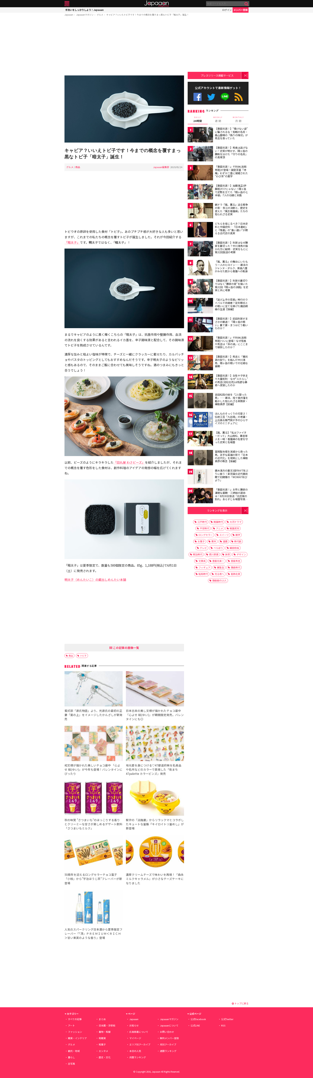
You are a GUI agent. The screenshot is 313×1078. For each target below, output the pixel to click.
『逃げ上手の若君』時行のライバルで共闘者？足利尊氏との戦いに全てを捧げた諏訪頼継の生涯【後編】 (231, 304)
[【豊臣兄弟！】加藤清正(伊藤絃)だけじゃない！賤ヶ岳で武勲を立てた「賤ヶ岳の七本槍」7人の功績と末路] (200, 192)
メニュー (66, 3)
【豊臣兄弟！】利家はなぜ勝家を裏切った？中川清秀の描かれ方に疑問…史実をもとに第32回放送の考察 (231, 247)
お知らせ (134, 1025)
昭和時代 (203, 574)
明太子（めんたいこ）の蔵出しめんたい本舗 (95, 579)
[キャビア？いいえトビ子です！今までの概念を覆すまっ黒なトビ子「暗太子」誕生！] (124, 109)
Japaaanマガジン (85, 14)
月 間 (238, 119)
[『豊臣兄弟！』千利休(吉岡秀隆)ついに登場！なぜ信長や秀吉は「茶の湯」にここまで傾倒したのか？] (200, 344)
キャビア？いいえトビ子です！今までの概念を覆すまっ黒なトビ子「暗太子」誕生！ (147, 14)
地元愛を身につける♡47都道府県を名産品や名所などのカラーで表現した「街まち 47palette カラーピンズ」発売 (153, 769)
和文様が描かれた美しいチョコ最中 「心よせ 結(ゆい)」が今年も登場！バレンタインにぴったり (93, 769)
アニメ (219, 528)
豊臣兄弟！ (218, 561)
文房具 (202, 561)
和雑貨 (102, 1038)
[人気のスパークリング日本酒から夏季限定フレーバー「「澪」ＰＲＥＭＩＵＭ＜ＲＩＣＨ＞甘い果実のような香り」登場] (93, 908)
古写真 (71, 1063)
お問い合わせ (167, 1031)
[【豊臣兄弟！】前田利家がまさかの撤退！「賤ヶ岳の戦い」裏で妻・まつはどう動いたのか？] (200, 325)
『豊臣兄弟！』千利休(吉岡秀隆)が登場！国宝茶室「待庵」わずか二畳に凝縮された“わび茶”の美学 (231, 171)
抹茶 (227, 554)
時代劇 (237, 541)
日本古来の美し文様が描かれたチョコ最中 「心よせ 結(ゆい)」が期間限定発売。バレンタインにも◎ (155, 715)
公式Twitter (211, 97)
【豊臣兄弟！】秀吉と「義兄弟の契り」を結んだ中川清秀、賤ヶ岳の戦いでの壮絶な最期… (231, 361)
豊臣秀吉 (235, 561)
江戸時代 (202, 522)
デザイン (241, 554)
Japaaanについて (169, 1025)
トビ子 (83, 655)
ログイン (227, 10)
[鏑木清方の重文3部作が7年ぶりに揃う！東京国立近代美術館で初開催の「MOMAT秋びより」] (200, 477)
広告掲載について (138, 1031)
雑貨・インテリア (77, 1038)
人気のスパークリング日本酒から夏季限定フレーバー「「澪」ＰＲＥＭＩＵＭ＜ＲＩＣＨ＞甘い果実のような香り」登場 (93, 933)
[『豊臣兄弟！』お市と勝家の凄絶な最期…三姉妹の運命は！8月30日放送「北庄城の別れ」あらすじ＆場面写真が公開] (200, 496)
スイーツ (224, 535)
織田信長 (234, 548)
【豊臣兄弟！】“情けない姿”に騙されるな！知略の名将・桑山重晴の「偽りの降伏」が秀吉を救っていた (231, 133)
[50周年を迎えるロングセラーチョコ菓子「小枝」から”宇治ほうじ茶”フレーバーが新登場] (93, 853)
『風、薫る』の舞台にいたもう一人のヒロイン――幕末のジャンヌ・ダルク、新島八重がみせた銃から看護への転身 (231, 266)
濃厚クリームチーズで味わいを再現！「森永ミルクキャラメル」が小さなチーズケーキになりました (155, 878)
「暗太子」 (72, 242)
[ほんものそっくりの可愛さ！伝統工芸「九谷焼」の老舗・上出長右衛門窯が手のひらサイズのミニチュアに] (200, 420)
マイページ (135, 1038)
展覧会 (220, 567)
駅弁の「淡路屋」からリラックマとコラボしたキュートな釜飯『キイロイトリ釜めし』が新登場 (155, 824)
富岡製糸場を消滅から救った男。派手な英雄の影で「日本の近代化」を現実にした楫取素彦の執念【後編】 (231, 456)
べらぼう (218, 548)
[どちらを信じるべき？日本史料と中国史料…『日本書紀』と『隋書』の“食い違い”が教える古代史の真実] (200, 230)
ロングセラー (206, 535)
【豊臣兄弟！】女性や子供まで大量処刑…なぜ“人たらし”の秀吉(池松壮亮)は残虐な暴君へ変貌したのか (231, 380)
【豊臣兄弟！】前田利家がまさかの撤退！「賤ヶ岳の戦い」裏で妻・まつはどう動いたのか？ (231, 323)
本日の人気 (135, 1051)
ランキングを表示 (217, 510)
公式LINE (225, 97)
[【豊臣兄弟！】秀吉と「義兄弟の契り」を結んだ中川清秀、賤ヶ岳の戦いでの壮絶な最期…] (200, 363)
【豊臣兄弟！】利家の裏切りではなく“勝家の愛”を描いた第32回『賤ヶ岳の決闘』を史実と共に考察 (231, 285)
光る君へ (219, 574)
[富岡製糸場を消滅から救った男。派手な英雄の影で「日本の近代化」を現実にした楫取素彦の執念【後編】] (200, 458)
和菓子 (102, 1044)
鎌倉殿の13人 (219, 580)
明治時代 (197, 554)
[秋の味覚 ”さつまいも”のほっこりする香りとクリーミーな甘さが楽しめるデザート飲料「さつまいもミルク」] (93, 798)
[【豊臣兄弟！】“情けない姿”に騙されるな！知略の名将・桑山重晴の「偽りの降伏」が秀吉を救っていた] (200, 135)
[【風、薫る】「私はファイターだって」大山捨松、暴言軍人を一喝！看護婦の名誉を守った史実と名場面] (200, 439)
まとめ (102, 1019)
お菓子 (201, 541)
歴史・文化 (104, 1057)
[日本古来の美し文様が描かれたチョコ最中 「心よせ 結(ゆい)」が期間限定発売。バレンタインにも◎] (155, 689)
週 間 (218, 119)
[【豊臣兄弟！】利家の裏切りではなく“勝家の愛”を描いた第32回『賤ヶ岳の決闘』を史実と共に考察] (200, 287)
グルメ (100, 14)
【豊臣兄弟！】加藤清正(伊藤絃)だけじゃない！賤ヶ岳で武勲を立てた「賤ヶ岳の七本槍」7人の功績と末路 (231, 190)
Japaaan (156, 4)
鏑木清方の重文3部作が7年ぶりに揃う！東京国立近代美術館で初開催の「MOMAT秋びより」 (231, 475)
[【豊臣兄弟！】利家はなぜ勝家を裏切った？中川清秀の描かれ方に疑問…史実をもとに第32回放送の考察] (200, 249)
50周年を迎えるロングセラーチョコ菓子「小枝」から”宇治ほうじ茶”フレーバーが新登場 (93, 878)
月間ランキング (137, 1057)
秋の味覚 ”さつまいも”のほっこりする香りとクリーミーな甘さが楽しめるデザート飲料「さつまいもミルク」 (93, 824)
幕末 (213, 541)
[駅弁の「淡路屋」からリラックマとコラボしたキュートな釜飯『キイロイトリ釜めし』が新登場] (155, 798)
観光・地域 (74, 1051)
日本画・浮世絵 (107, 1025)
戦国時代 (218, 522)
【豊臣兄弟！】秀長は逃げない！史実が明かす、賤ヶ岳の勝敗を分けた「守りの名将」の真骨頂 (231, 152)
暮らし (71, 1057)
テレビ (203, 548)
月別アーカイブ (168, 1044)
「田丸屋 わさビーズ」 (129, 462)
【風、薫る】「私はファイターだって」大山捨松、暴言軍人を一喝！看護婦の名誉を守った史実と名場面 (231, 437)
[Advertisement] (124, 46)
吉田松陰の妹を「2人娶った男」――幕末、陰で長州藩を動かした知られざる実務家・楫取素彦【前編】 (231, 399)
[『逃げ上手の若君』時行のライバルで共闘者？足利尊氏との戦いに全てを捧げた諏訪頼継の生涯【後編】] (200, 306)
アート (71, 1025)
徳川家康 (213, 554)
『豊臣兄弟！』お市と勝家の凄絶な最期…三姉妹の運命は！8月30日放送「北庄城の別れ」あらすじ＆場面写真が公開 (231, 496)
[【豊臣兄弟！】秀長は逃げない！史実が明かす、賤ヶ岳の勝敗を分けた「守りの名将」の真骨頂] (200, 154)
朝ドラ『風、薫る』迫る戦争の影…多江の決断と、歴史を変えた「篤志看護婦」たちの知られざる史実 (231, 209)
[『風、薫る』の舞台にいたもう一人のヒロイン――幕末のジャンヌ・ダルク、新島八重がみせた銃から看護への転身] (200, 268)
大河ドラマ (235, 522)
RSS (238, 97)
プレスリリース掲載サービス (217, 75)
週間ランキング (168, 1051)
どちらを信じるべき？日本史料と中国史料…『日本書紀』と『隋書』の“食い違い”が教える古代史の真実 (231, 228)
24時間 (197, 119)
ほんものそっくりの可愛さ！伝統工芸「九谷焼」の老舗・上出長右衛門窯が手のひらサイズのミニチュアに (231, 418)
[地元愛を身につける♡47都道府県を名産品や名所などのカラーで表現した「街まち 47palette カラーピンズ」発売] (155, 744)
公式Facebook (197, 97)
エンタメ (103, 1051)
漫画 (225, 541)
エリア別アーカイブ (139, 1044)
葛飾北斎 (235, 574)
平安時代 (204, 528)
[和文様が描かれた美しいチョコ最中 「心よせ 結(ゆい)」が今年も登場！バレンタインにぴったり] (93, 744)
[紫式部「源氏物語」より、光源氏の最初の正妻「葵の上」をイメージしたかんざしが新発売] (93, 689)
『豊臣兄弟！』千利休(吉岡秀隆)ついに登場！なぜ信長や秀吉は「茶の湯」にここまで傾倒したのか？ (231, 342)
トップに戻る (241, 1003)
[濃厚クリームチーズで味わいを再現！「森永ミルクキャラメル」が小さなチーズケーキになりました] (155, 853)
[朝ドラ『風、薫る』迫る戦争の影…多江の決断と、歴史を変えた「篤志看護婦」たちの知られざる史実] (200, 211)
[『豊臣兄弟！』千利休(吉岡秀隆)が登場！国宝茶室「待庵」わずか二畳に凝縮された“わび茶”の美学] (200, 173)
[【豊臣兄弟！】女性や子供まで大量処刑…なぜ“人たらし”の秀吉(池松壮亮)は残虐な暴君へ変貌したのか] (200, 382)
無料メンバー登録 (169, 1038)
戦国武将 (234, 528)
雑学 (237, 535)
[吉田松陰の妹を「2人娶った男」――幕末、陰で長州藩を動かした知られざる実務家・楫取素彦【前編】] (200, 401)
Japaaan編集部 (161, 167)
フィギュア (204, 567)
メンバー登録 (240, 10)
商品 (77, 167)
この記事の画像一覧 (125, 648)
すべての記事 (75, 1019)
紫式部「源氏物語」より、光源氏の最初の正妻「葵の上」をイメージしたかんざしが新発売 (93, 715)
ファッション (75, 1031)
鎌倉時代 (235, 567)
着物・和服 (104, 1031)
